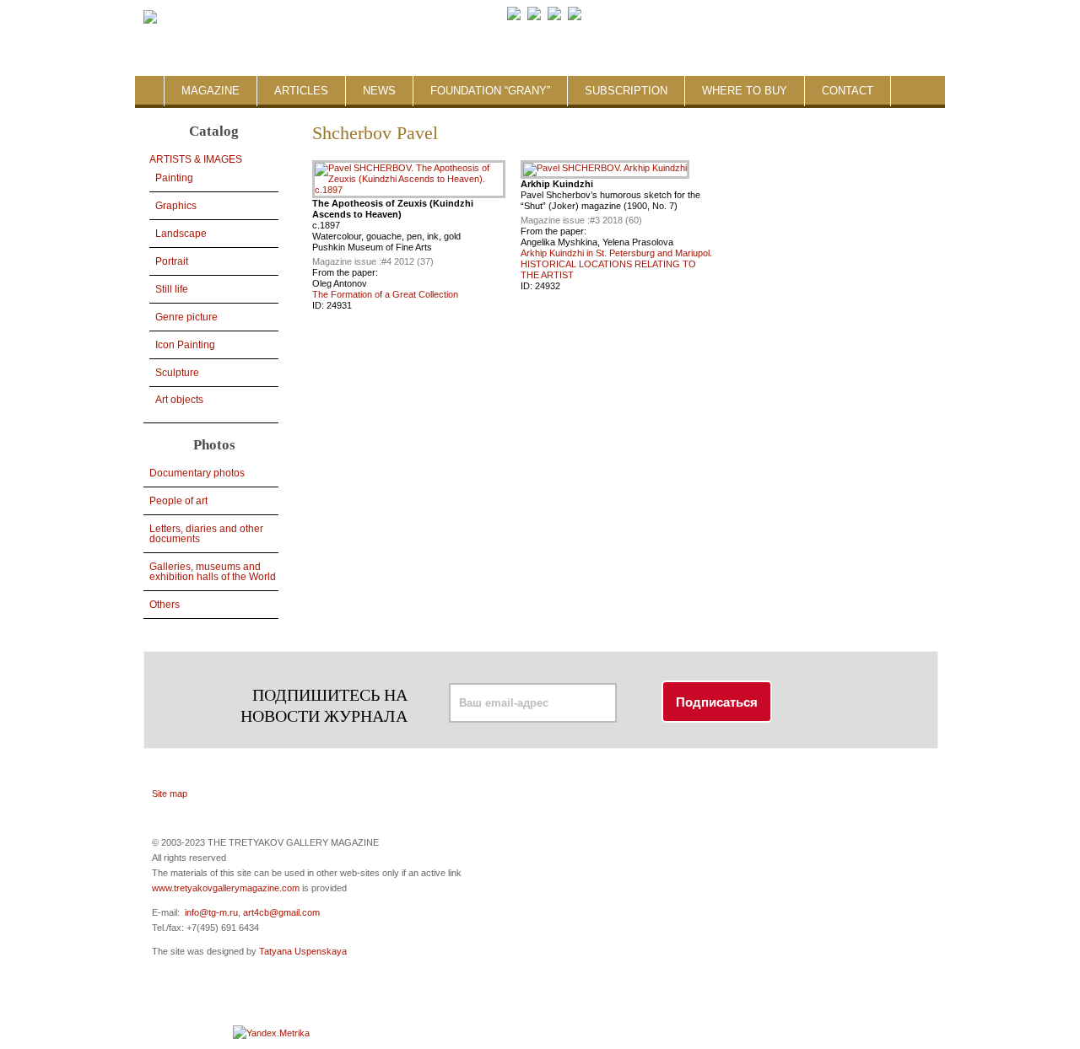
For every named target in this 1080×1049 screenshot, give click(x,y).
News (379, 90)
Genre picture (186, 317)
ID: (319, 305)
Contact (847, 90)
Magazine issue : (346, 261)
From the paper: (345, 272)
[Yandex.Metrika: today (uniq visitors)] (271, 1033)
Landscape (181, 233)
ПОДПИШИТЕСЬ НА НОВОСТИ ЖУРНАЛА (324, 705)
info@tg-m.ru (211, 912)
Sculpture (177, 373)
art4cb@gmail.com (281, 912)
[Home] (150, 18)
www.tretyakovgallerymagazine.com (226, 888)
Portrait (171, 261)
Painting (174, 178)
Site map (169, 793)
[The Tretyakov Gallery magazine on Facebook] (514, 17)
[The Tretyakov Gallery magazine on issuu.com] (682, 17)
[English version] (823, 17)
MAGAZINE (210, 90)
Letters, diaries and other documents (206, 534)
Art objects (179, 400)
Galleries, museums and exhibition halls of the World (212, 572)
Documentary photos (197, 473)
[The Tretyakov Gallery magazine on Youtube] (554, 17)
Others (164, 605)
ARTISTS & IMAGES (195, 159)
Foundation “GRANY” (490, 90)
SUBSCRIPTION (626, 90)
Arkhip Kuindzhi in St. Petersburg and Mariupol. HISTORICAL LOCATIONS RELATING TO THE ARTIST (616, 264)
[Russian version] (810, 17)
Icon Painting (185, 345)
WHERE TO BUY (744, 90)
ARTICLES (301, 90)
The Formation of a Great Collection (385, 294)
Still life (171, 289)
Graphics (176, 206)
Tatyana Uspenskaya (303, 951)
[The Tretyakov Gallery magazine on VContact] (534, 17)
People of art (178, 501)
